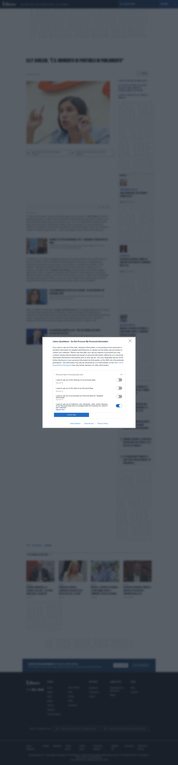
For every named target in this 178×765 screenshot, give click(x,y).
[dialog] (89, 382)
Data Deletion (75, 423)
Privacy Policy (102, 423)
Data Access (89, 423)
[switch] (119, 379)
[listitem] (89, 374)
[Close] (131, 341)
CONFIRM (71, 415)
